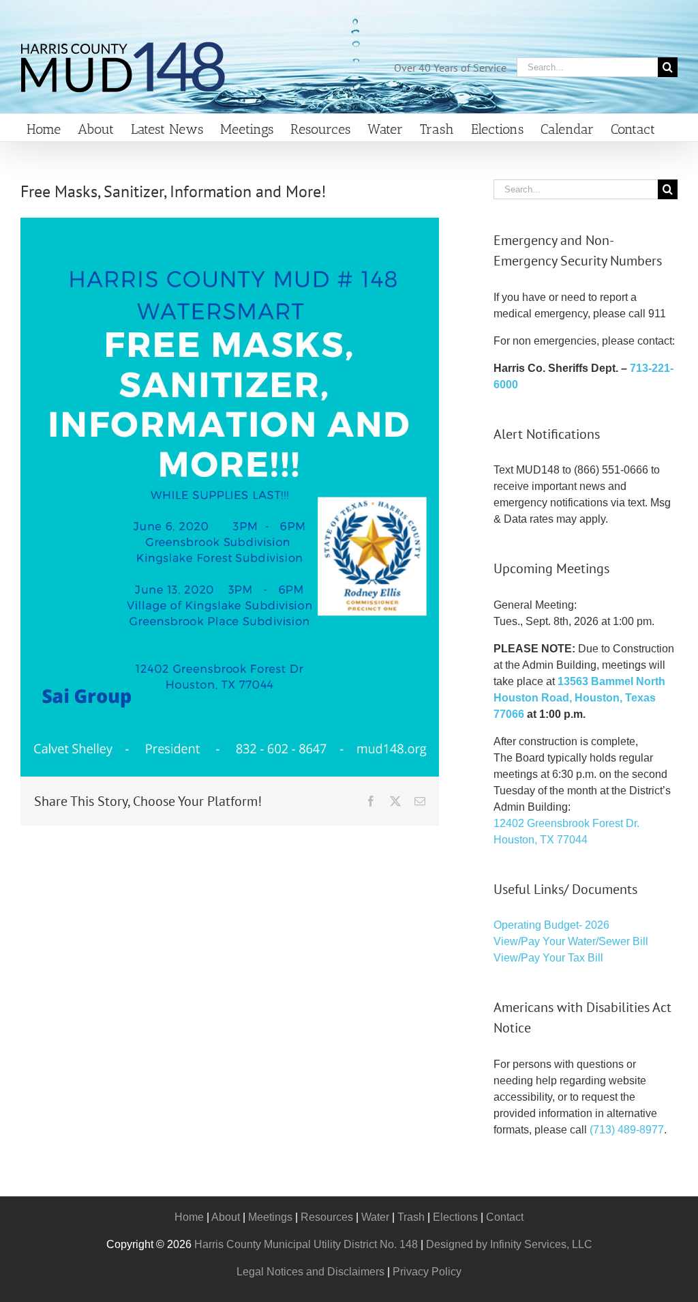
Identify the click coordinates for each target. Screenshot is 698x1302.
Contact (505, 1217)
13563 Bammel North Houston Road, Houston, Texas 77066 (579, 698)
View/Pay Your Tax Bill (548, 958)
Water (375, 1217)
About (225, 1217)
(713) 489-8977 (627, 1129)
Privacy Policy (427, 1271)
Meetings (270, 1217)
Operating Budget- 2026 (551, 925)
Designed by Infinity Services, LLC (509, 1244)
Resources (327, 1217)
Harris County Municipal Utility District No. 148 (306, 1244)
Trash (411, 1217)
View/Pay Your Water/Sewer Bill (571, 941)
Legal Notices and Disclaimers (310, 1271)
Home (189, 1217)
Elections (455, 1217)
